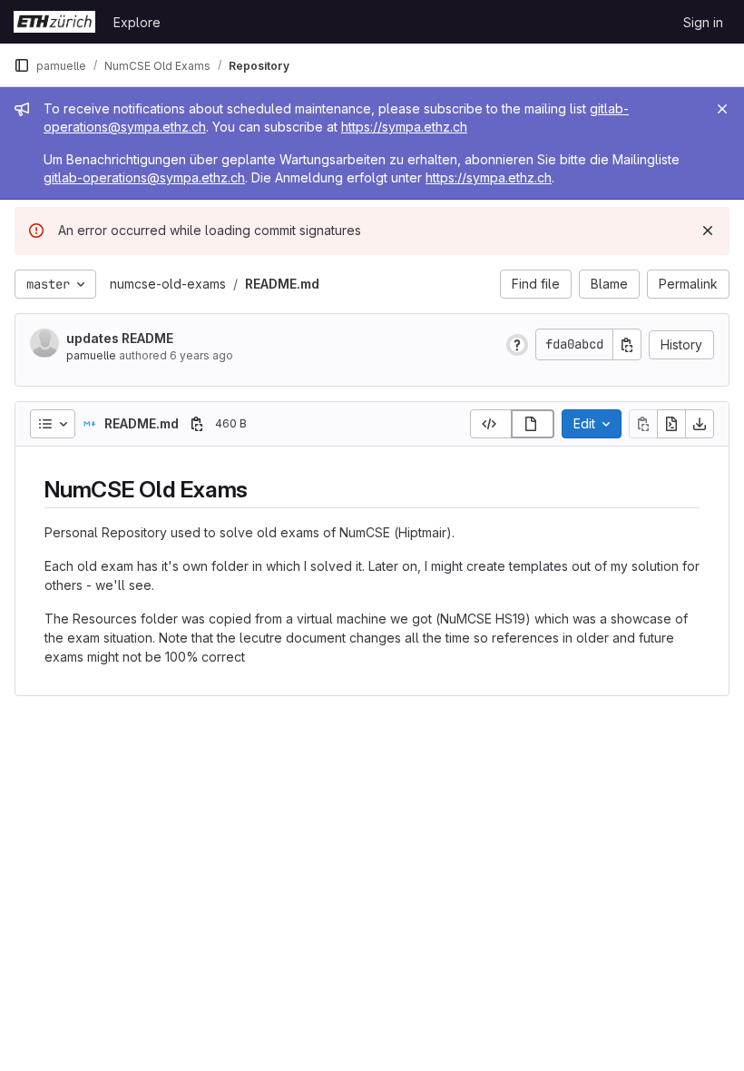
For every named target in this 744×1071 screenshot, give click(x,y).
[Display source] (491, 423)
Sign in (703, 22)
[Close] (722, 109)
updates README (119, 338)
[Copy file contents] (643, 423)
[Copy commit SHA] (626, 344)
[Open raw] (671, 423)
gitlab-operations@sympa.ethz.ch (144, 177)
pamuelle (91, 355)
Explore (137, 22)
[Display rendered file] (532, 423)
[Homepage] (54, 21)
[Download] (699, 423)
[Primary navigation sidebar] (21, 65)
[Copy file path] (196, 423)
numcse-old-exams (168, 283)
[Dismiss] (708, 230)
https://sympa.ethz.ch (404, 126)
